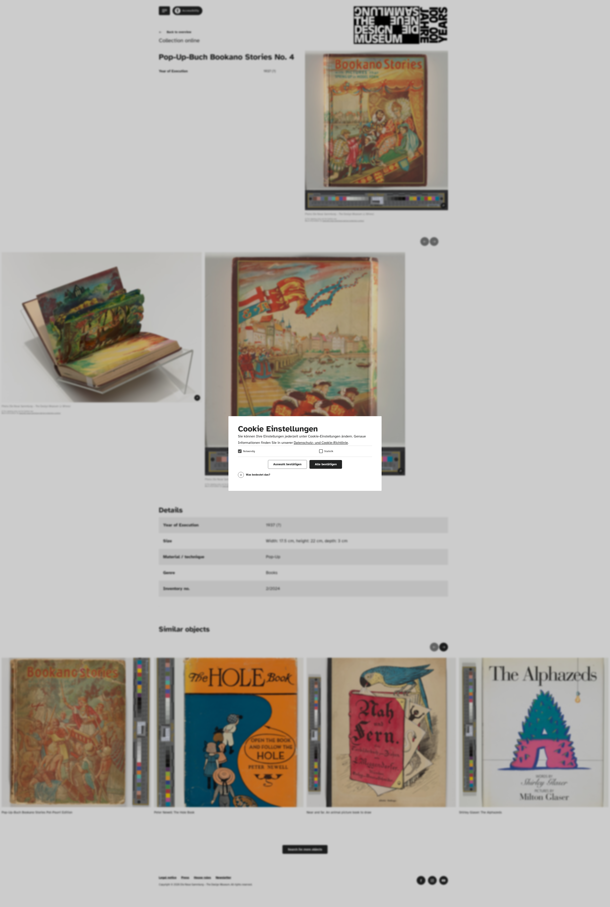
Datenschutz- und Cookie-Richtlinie (321, 442)
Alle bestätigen (326, 464)
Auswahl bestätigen (287, 464)
